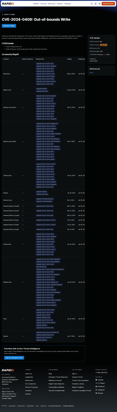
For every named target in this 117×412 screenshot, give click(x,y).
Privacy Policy (21, 405)
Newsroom (29, 380)
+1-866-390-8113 (101, 372)
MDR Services (7, 382)
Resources (51, 4)
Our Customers (30, 384)
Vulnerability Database (56, 387)
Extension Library (78, 384)
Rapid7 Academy (78, 387)
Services (44, 4)
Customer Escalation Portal (81, 390)
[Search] (91, 3)
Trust (37, 405)
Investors (28, 390)
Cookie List (43, 405)
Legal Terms (12, 405)
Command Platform (8, 377)
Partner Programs (31, 387)
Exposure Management (10, 379)
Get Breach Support (9, 396)
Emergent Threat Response (58, 377)
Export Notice (30, 405)
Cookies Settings (68, 406)
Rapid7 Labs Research (56, 384)
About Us (28, 374)
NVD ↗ (92, 72)
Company (67, 4)
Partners (60, 4)
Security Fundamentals (57, 390)
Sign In (74, 374)
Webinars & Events (55, 380)
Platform (36, 4)
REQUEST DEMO (9, 26)
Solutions (5, 384)
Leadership (29, 377)
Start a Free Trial (8, 391)
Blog (50, 374)
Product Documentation (80, 380)
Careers (28, 394)
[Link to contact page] (95, 3)
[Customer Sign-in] (99, 3)
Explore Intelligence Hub (14, 358)
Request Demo (108, 3)
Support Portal (77, 377)
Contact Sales (6, 398)
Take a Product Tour (9, 394)
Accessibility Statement (54, 405)
